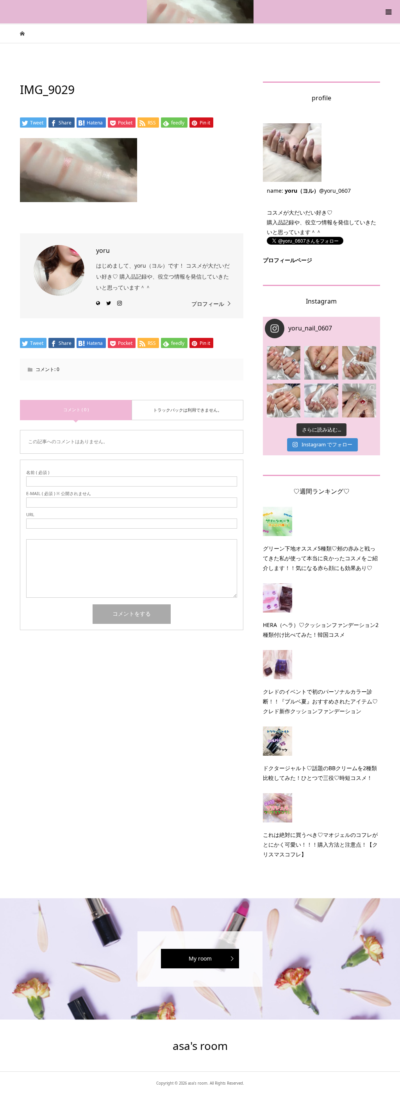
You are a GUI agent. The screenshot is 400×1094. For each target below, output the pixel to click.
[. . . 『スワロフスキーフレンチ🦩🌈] (359, 363)
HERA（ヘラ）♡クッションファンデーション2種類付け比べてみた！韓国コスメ (321, 629)
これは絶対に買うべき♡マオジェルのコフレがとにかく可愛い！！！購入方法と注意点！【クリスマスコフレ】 (320, 844)
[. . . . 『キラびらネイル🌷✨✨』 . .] (284, 363)
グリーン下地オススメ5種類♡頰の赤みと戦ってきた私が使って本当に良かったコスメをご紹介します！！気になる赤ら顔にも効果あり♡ (320, 558)
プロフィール (207, 303)
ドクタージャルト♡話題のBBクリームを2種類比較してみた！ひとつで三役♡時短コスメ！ (320, 772)
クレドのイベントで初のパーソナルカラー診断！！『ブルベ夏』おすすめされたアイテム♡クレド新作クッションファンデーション (320, 701)
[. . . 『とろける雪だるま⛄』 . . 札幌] (321, 363)
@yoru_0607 (335, 190)
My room (200, 958)
